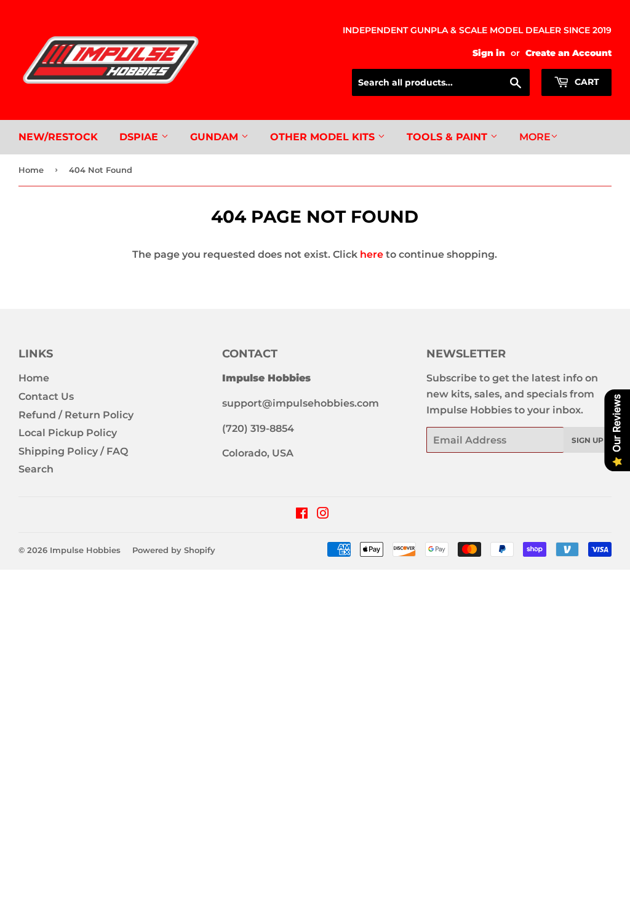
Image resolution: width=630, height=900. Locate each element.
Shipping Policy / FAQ (73, 451)
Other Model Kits (324, 137)
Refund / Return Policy (76, 415)
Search (36, 469)
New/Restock (58, 137)
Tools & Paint (448, 137)
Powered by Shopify (173, 550)
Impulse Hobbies (85, 550)
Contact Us (46, 396)
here (371, 254)
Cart (585, 81)
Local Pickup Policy (67, 433)
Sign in (488, 53)
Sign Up (588, 440)
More (535, 137)
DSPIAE (140, 137)
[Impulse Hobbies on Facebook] (301, 514)
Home (31, 170)
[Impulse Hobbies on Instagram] (323, 514)
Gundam (215, 137)
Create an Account (568, 53)
